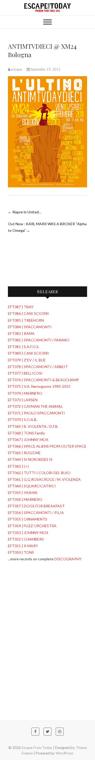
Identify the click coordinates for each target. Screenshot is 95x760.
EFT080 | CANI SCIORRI (28, 353)
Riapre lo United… (24, 212)
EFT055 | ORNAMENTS (27, 519)
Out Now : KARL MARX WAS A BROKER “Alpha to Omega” (47, 227)
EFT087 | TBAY (21, 307)
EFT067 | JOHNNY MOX (28, 439)
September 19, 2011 (45, 69)
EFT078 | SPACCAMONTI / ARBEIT (38, 366)
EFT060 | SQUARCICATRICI (32, 486)
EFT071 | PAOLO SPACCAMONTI (36, 413)
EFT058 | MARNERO (25, 499)
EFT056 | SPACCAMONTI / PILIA (36, 512)
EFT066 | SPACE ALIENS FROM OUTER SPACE (47, 446)
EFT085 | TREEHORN (26, 320)
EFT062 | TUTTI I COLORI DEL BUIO (39, 472)
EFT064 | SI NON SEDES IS (30, 459)
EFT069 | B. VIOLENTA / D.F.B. (33, 426)
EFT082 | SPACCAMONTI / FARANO (38, 340)
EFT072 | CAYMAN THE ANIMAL (35, 406)
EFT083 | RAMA (21, 333)
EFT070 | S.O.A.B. (22, 419)
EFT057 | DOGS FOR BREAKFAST (36, 506)
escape (16, 69)
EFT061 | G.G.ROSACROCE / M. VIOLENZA (44, 479)
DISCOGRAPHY (68, 559)
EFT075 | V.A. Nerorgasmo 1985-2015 (39, 386)
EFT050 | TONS (21, 552)
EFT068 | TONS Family (26, 433)
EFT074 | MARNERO (25, 393)
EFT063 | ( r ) (18, 466)
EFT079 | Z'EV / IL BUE (27, 360)
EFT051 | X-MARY (23, 545)
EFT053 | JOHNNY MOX (28, 532)
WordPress (64, 753)
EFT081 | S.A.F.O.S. (23, 346)
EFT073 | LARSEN (22, 400)
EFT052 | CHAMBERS (26, 539)
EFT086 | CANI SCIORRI (28, 313)
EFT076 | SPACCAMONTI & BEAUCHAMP (43, 379)
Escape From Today (37, 748)
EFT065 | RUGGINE (24, 452)
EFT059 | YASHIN (22, 492)
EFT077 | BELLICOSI (25, 373)
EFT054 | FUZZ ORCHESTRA (32, 525)
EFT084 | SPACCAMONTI (29, 327)
